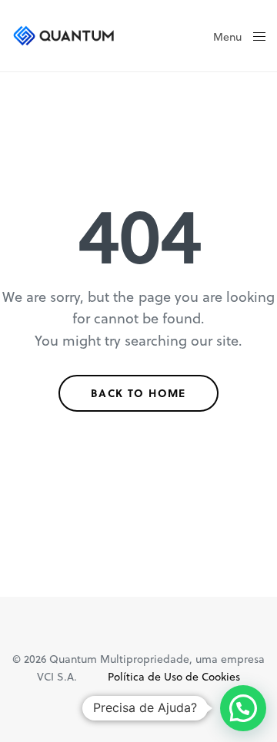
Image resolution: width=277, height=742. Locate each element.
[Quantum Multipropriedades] (64, 35)
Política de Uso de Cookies (174, 676)
